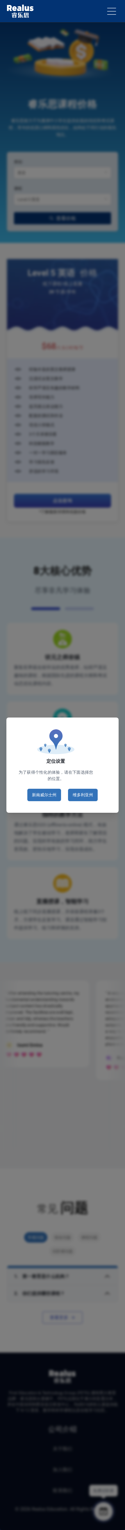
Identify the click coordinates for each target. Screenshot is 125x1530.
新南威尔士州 (44, 794)
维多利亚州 (83, 794)
